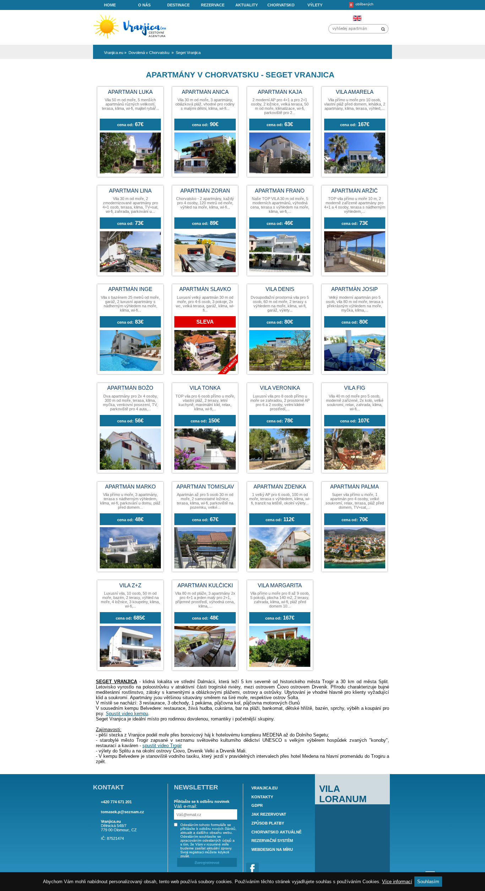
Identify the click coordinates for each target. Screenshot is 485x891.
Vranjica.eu (264, 788)
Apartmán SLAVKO (205, 289)
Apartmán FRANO (280, 191)
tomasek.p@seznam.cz (122, 812)
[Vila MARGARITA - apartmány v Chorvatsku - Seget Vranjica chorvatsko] (279, 665)
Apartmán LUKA (130, 92)
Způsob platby (267, 823)
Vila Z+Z (130, 585)
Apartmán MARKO (130, 487)
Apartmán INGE (130, 289)
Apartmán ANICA (205, 92)
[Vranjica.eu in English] (357, 18)
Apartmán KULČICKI (205, 585)
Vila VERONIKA (280, 388)
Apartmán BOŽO (130, 388)
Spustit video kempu (127, 713)
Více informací (397, 881)
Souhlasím (428, 881)
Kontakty (262, 797)
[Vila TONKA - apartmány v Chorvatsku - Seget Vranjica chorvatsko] (204, 468)
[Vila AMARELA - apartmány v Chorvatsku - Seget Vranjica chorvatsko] (354, 171)
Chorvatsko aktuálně (276, 832)
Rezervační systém (272, 841)
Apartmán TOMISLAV (205, 487)
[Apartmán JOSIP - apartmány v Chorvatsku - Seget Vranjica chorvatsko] (354, 369)
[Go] (383, 29)
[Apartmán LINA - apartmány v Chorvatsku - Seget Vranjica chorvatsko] (130, 270)
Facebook (252, 869)
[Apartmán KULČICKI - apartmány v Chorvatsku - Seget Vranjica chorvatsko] (204, 665)
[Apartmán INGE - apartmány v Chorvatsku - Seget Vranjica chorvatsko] (130, 369)
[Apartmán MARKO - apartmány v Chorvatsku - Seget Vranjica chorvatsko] (130, 566)
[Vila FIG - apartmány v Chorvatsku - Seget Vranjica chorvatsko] (354, 468)
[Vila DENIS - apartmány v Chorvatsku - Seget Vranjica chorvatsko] (279, 369)
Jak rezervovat (268, 814)
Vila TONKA (205, 388)
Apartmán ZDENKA (280, 487)
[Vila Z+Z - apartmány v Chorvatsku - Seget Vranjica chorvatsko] (130, 665)
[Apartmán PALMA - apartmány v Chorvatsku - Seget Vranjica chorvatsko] (354, 566)
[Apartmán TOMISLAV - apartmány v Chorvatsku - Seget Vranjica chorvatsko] (204, 566)
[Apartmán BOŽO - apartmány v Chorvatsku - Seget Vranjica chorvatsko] (130, 468)
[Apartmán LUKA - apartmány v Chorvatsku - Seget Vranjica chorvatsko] (130, 171)
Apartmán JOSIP (354, 289)
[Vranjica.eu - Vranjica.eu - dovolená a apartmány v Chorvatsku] (131, 39)
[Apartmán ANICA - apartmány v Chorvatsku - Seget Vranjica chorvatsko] (204, 171)
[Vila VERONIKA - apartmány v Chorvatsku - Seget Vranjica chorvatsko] (279, 468)
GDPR (257, 806)
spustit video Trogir (162, 745)
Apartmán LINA (130, 191)
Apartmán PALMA (354, 487)
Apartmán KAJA (280, 92)
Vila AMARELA (355, 92)
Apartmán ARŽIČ (354, 191)
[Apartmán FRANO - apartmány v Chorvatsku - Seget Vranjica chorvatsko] (279, 270)
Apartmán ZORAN (205, 191)
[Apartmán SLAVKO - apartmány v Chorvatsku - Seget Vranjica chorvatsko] (204, 369)
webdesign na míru (272, 849)
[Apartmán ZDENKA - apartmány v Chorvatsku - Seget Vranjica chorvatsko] (279, 566)
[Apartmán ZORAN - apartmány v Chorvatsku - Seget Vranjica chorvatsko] (204, 270)
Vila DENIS (280, 289)
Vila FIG (354, 388)
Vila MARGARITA (280, 585)
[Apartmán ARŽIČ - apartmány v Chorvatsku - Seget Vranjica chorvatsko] (354, 270)
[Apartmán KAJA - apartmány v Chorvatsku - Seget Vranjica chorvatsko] (279, 171)
